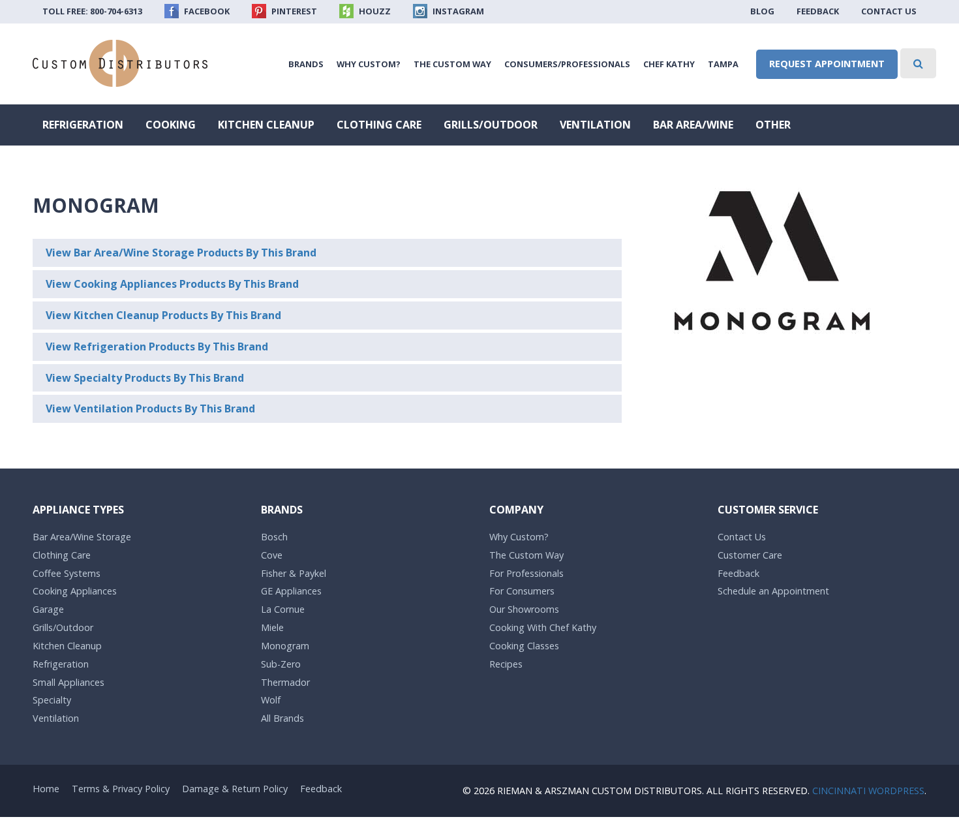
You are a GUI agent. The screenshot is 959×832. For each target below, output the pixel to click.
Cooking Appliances (75, 591)
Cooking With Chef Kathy (542, 627)
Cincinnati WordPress (868, 790)
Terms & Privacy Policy (121, 788)
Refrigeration (82, 124)
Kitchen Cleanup (266, 124)
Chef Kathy (669, 64)
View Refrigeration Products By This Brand (157, 346)
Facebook (206, 11)
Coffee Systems (66, 573)
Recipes (506, 664)
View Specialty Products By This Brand (145, 378)
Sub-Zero (281, 664)
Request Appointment (827, 63)
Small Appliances (68, 682)
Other (773, 124)
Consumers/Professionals (567, 64)
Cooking (170, 124)
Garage (48, 609)
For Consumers (522, 591)
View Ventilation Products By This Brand (150, 408)
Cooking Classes (524, 645)
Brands (306, 64)
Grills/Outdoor (491, 124)
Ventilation (595, 124)
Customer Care (750, 555)
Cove (271, 555)
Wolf (271, 700)
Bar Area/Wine (693, 124)
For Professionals (526, 573)
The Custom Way (452, 64)
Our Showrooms (524, 609)
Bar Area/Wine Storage (82, 537)
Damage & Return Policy (235, 788)
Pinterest (293, 11)
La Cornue (283, 609)
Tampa (723, 64)
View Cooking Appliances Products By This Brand (172, 284)
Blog (762, 11)
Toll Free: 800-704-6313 (92, 11)
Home (46, 788)
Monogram (285, 645)
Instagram (457, 11)
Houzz (374, 11)
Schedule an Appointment (773, 591)
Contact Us (889, 11)
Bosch (274, 537)
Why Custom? (369, 64)
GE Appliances (291, 591)
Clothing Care (379, 124)
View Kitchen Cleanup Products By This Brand (163, 315)
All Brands (282, 718)
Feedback (818, 11)
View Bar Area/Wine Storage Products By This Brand (181, 252)
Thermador (285, 682)
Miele (272, 627)
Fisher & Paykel (293, 573)
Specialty (52, 700)
